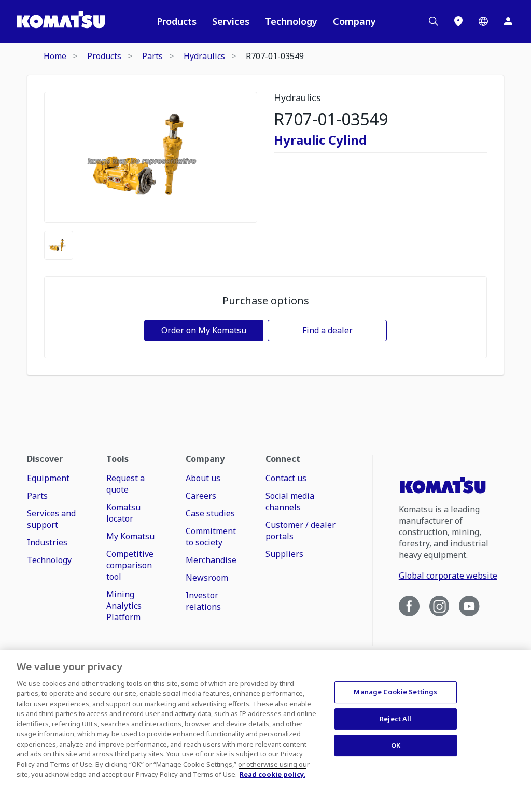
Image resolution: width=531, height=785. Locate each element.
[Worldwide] (483, 21)
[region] (265, 717)
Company (354, 21)
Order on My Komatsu (203, 330)
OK (395, 745)
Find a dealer (327, 330)
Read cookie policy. (272, 774)
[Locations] (458, 21)
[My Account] (508, 21)
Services (230, 21)
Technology (291, 21)
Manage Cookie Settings (395, 691)
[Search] (433, 21)
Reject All (395, 718)
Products (177, 21)
